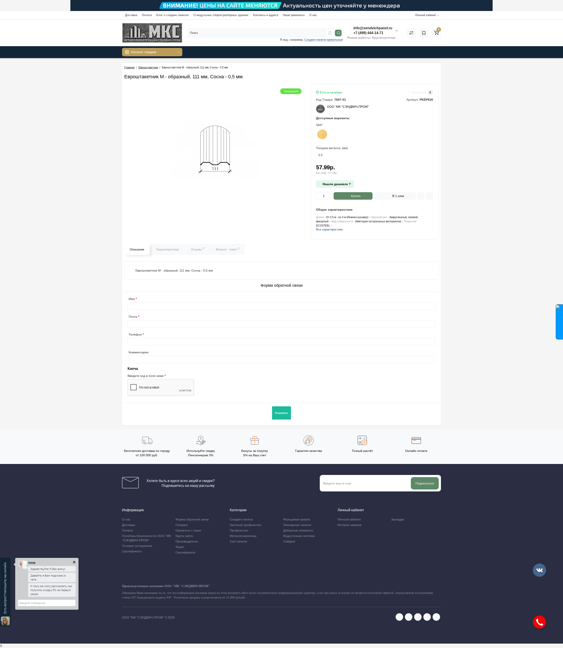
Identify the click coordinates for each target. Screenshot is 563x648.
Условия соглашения (137, 546)
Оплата (147, 15)
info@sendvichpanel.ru (372, 28)
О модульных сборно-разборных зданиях (221, 15)
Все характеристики (329, 229)
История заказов (349, 525)
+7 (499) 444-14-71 (368, 33)
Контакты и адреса (265, 15)
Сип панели (238, 541)
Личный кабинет (349, 519)
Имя (132, 299)
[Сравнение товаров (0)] (411, 33)
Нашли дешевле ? (336, 184)
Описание (137, 249)
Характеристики (167, 249)
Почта (133, 316)
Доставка (131, 15)
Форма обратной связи (192, 519)
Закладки (397, 519)
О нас (313, 15)
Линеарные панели (297, 525)
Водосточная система (299, 536)
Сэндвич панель (241, 519)
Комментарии (138, 352)
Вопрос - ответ (227, 249)
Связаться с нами (188, 530)
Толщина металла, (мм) (332, 148)
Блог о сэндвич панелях (172, 15)
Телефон (135, 334)
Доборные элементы (298, 530)
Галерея (181, 525)
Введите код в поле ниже (146, 376)
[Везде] (329, 33)
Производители (186, 541)
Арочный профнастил (245, 525)
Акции (179, 547)
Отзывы (197, 249)
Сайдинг (289, 541)
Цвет (319, 124)
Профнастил (239, 530)
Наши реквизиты (294, 15)
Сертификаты (132, 551)
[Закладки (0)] (423, 33)
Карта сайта (184, 536)
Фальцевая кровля (296, 519)
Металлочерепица (243, 536)
